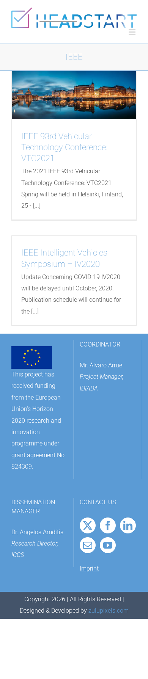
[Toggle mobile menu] (133, 32)
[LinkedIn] (128, 525)
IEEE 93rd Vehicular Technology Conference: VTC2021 (64, 147)
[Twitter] (88, 525)
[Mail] (88, 545)
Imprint (89, 568)
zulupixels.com (108, 610)
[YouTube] (108, 545)
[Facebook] (108, 525)
